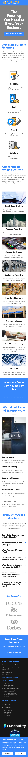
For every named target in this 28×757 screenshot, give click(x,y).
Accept (20, 753)
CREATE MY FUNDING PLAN (14, 33)
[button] (24, 2)
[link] (10, 3)
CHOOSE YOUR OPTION (14, 653)
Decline (7, 753)
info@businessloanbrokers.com (10, 677)
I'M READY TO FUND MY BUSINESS (14, 398)
